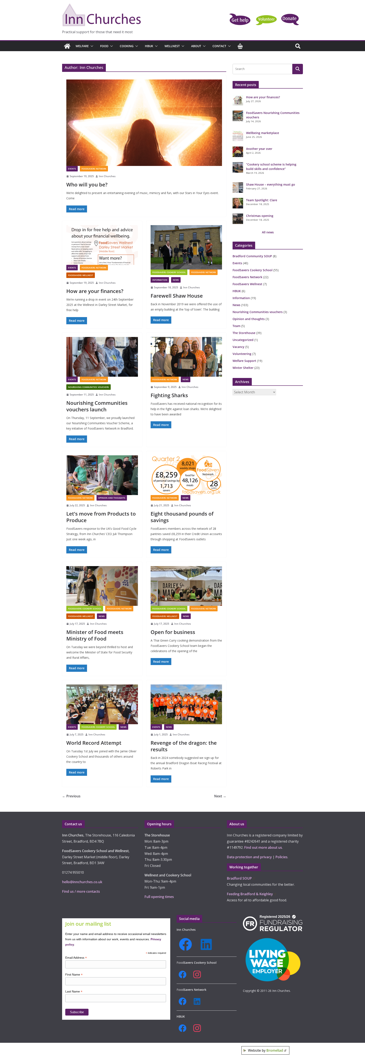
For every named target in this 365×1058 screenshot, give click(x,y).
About (196, 46)
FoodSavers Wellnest (80, 275)
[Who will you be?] (144, 122)
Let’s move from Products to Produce (101, 517)
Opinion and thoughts (111, 497)
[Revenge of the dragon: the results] (186, 704)
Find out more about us (263, 847)
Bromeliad (274, 1050)
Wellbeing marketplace (262, 133)
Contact (219, 46)
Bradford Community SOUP (252, 256)
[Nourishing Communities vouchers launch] (102, 357)
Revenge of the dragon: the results (184, 746)
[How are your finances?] (102, 245)
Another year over (259, 149)
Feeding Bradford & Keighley (250, 894)
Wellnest (172, 46)
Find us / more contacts (81, 891)
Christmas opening (259, 216)
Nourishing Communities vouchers (88, 387)
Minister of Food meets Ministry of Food (94, 635)
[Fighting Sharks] (186, 357)
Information (159, 279)
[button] (91, 46)
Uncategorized (243, 340)
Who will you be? (87, 184)
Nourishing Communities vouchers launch (97, 406)
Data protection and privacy (249, 857)
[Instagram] (198, 974)
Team (236, 326)
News (176, 279)
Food (104, 46)
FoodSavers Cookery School (169, 272)
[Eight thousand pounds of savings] (186, 475)
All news (268, 232)
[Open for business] (186, 586)
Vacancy (238, 347)
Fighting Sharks (169, 395)
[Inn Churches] (67, 46)
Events (72, 168)
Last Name (73, 992)
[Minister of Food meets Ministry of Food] (102, 586)
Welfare (82, 46)
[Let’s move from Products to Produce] (102, 475)
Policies (281, 857)
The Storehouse (244, 333)
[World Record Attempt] (102, 704)
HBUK (149, 46)
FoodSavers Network (94, 168)
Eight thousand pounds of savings (182, 517)
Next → (220, 796)
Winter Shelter (243, 368)
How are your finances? (94, 290)
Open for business (173, 631)
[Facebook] (187, 944)
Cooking (126, 46)
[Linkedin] (207, 944)
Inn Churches (107, 176)
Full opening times (159, 896)
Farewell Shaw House (177, 295)
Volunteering (242, 354)
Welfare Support (244, 361)
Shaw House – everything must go (270, 184)
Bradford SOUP (239, 878)
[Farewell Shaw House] (186, 247)
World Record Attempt (93, 742)
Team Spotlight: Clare (261, 200)
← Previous (71, 796)
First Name (74, 975)
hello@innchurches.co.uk (82, 882)
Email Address (76, 958)
